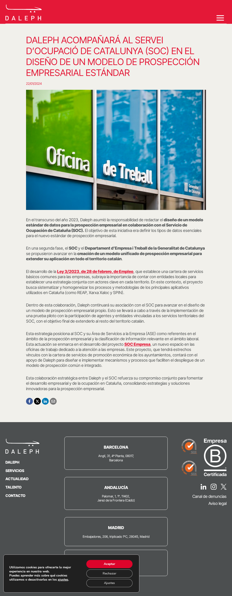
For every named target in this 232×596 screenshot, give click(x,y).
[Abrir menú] (220, 18)
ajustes (63, 580)
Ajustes (109, 583)
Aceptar (109, 564)
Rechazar (109, 573)
